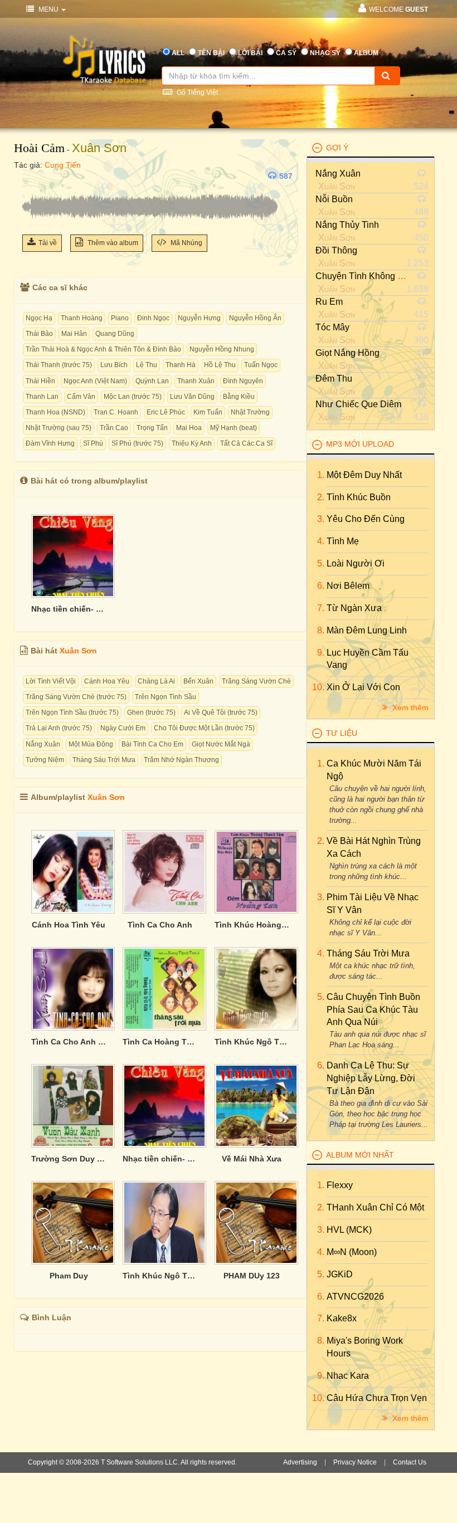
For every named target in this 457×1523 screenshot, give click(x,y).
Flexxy (340, 1185)
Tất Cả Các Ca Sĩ (246, 443)
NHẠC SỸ (325, 53)
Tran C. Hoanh (116, 412)
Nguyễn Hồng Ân (255, 318)
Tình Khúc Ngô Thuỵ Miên (252, 1041)
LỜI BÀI (250, 53)
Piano (120, 318)
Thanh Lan (42, 397)
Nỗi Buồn (334, 199)
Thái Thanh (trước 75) (59, 365)
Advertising (300, 1462)
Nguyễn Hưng (199, 318)
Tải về (47, 243)
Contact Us (409, 1462)
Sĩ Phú (93, 443)
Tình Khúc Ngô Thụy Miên (160, 1275)
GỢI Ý (337, 147)
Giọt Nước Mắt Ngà (221, 744)
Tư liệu (341, 733)
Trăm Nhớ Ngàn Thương (181, 760)
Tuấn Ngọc (261, 365)
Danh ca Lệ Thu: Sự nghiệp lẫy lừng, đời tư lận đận (371, 1078)
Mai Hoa (189, 428)
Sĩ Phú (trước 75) (137, 443)
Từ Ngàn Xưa (354, 608)
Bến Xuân (198, 681)
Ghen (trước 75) (151, 712)
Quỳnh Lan (152, 381)
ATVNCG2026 (355, 1296)
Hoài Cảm (39, 148)
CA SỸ (286, 53)
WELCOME (398, 9)
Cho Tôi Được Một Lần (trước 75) (204, 728)
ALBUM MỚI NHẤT (360, 1154)
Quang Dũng (114, 334)
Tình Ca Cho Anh (160, 924)
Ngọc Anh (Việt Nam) (95, 381)
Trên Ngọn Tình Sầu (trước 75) (72, 712)
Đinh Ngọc (153, 318)
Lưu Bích (114, 365)
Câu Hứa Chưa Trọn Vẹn (377, 1398)
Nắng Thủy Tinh (347, 225)
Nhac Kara (348, 1375)
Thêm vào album (112, 243)
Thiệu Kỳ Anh (192, 443)
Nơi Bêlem (348, 585)
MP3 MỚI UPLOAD (360, 444)
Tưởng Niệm (45, 760)
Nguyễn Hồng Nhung (221, 349)
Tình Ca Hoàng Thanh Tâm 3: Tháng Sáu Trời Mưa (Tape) (160, 1041)
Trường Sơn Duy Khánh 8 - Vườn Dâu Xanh (68, 1158)
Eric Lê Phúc (166, 412)
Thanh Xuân (196, 381)
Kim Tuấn (207, 412)
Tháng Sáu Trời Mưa (103, 760)
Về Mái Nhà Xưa (251, 1158)
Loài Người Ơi (356, 563)
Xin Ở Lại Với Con (363, 687)
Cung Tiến (63, 164)
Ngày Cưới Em (122, 728)
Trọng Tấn (152, 428)
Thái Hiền (40, 381)
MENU (48, 9)
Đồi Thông (336, 250)
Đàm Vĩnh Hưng (50, 443)
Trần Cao (114, 428)
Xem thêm (409, 707)
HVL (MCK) (349, 1229)
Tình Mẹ (343, 541)
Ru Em (329, 301)
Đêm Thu (333, 378)
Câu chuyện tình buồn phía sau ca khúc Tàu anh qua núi (373, 1009)
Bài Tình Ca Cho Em (152, 744)
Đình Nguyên (243, 381)
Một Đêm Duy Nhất (364, 475)
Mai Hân (74, 334)
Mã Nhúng (185, 243)
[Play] (33, 176)
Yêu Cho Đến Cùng (366, 519)
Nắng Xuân (43, 744)
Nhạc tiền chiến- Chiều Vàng (68, 608)
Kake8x (342, 1318)
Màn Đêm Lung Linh (367, 630)
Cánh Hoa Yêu (106, 681)
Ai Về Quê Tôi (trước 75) (220, 712)
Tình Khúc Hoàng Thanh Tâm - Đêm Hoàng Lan (252, 924)
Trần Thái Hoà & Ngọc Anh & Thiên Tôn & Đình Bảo (103, 349)
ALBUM (366, 53)
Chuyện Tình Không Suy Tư (371, 276)
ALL (178, 53)
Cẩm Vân (81, 397)
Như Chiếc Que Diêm (358, 404)
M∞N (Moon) (352, 1252)
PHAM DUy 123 (251, 1275)
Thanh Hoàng (82, 318)
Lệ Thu (146, 365)
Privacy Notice (355, 1462)
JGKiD (340, 1274)
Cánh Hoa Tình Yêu (68, 924)
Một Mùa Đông (91, 744)
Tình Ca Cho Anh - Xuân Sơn (68, 1041)
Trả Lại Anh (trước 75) (59, 728)
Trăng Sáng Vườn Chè (256, 681)
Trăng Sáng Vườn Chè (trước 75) (76, 697)
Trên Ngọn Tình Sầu (165, 697)
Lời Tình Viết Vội (51, 681)
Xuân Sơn (99, 148)
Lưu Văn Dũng (192, 397)
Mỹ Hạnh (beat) (233, 428)
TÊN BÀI (211, 53)
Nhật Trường (250, 412)
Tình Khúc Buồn (359, 497)
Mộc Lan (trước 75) (133, 397)
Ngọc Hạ (39, 318)
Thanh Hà (181, 365)
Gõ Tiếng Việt (196, 92)
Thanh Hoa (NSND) (55, 412)
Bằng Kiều (239, 397)
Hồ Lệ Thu (220, 365)
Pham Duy (69, 1275)
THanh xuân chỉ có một (375, 1207)
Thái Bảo (39, 334)
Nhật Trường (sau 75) (58, 428)
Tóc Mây (332, 327)
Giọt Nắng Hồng (347, 353)
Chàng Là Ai (156, 681)
